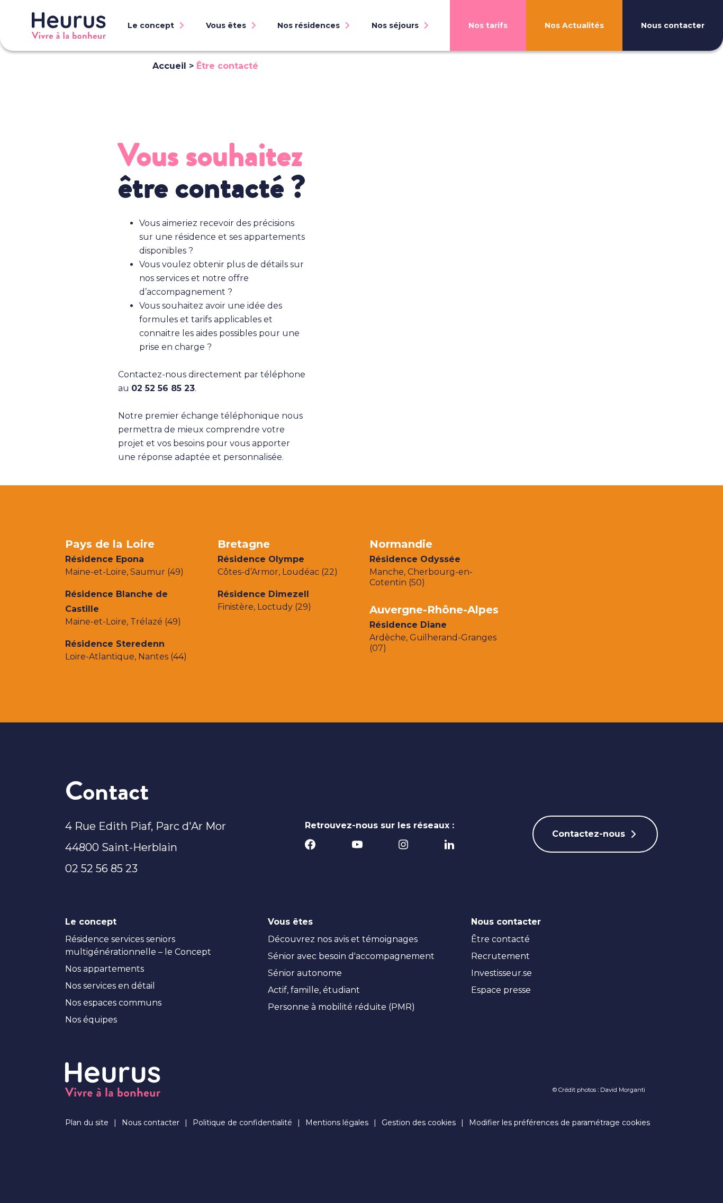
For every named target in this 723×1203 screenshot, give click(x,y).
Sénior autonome (305, 973)
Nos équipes (91, 1020)
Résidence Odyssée (414, 559)
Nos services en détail (110, 986)
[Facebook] (310, 844)
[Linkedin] (449, 844)
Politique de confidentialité (242, 1122)
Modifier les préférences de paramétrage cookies (559, 1122)
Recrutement (500, 956)
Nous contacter (672, 25)
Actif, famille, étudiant (314, 990)
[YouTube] (357, 844)
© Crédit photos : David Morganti (599, 1089)
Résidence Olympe (261, 559)
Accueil (169, 66)
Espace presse (501, 990)
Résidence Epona (104, 559)
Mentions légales (336, 1122)
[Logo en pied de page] (112, 1079)
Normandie (400, 544)
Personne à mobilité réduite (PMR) (341, 1007)
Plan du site (87, 1122)
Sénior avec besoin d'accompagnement (351, 956)
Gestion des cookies (419, 1122)
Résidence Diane (408, 625)
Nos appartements (104, 969)
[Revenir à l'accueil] (69, 26)
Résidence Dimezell (263, 594)
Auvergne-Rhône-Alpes (434, 609)
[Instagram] (404, 844)
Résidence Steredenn (115, 644)
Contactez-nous (588, 834)
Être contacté (500, 939)
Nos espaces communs (113, 1003)
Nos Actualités (574, 25)
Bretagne (244, 544)
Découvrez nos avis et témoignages (343, 939)
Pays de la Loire (110, 544)
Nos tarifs (488, 25)
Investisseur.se (501, 973)
